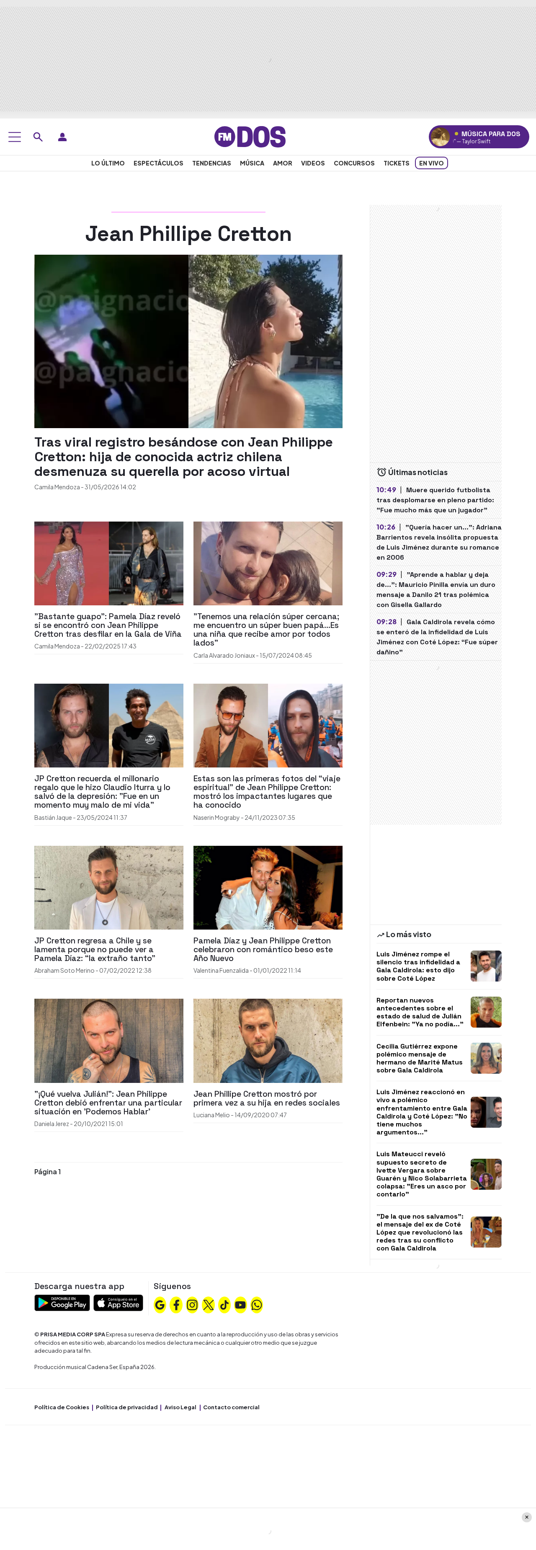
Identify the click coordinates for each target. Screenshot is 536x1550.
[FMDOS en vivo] (440, 136)
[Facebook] (176, 1304)
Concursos (354, 163)
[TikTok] (224, 1304)
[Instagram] (192, 1304)
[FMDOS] (250, 136)
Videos (313, 163)
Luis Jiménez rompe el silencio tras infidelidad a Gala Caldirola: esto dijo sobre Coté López (418, 966)
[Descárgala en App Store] (118, 1302)
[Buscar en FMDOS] (38, 137)
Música (252, 163)
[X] (208, 1304)
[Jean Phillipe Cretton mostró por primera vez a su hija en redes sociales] (268, 1040)
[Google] (160, 1304)
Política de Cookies (61, 1407)
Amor (282, 163)
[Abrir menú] (15, 137)
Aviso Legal (180, 1407)
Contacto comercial (231, 1407)
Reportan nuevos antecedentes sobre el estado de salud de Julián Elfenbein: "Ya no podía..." (420, 1012)
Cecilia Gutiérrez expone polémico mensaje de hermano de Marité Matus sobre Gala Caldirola (419, 1058)
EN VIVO (431, 163)
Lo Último (108, 163)
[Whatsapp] (256, 1304)
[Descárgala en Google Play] (62, 1302)
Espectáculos (158, 163)
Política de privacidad (127, 1407)
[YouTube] (240, 1304)
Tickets (397, 163)
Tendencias (211, 163)
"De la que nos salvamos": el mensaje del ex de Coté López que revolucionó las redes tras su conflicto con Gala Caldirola (420, 1232)
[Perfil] (62, 137)
